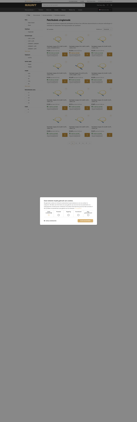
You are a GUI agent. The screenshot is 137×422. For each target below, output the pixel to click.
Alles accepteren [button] (85, 220)
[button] (50, 221)
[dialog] (68, 211)
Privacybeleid (78, 208)
